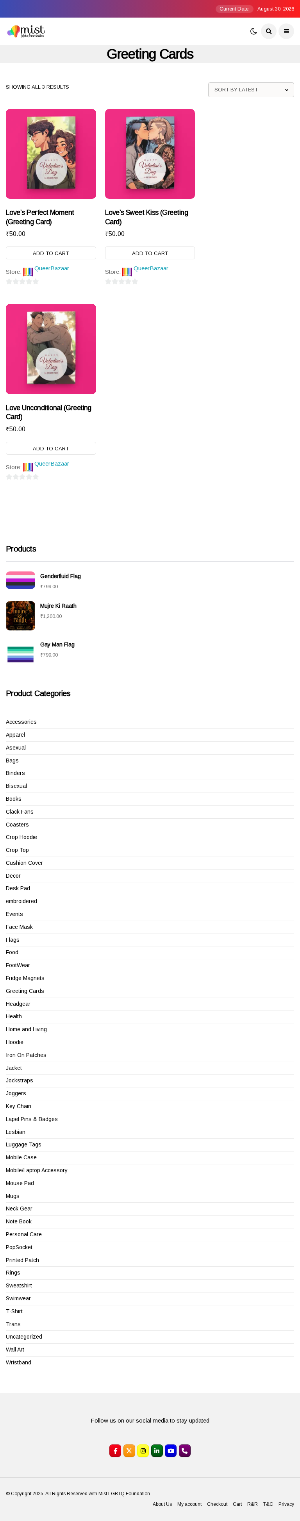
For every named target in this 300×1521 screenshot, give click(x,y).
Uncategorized (24, 1337)
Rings (13, 1272)
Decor (13, 876)
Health (14, 1016)
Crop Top (17, 850)
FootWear (18, 965)
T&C (268, 1504)
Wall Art (15, 1349)
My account (189, 1504)
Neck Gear (19, 1208)
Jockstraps (19, 1080)
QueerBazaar (51, 268)
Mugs (13, 1196)
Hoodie (14, 1042)
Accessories (21, 722)
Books (13, 799)
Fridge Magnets (25, 978)
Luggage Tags (23, 1144)
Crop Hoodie (21, 837)
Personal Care (24, 1234)
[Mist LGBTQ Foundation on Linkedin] (157, 1450)
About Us (162, 1504)
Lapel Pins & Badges (32, 1119)
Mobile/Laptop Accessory (37, 1170)
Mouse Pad (20, 1183)
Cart (237, 1504)
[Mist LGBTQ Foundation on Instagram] (143, 1450)
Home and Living (26, 1029)
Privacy (286, 1504)
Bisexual (16, 786)
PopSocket (19, 1247)
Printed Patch (22, 1260)
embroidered (21, 901)
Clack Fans (20, 812)
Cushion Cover (24, 863)
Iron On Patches (26, 1055)
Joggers (16, 1093)
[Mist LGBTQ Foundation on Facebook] (115, 1450)
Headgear (18, 1004)
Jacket (14, 1068)
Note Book (19, 1221)
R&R (252, 1504)
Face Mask (19, 927)
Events (14, 914)
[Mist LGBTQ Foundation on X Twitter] (129, 1450)
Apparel (15, 735)
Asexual (16, 747)
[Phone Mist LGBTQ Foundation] (185, 1450)
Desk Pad (18, 888)
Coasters (17, 824)
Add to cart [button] (51, 253)
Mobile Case (21, 1157)
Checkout (217, 1504)
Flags (13, 940)
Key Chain (18, 1106)
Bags (12, 760)
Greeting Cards (25, 991)
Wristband (18, 1362)
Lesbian (15, 1132)
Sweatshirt (19, 1285)
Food (12, 952)
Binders (15, 773)
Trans (13, 1324)
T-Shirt (14, 1311)
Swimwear (18, 1298)
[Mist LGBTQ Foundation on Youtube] (171, 1450)
